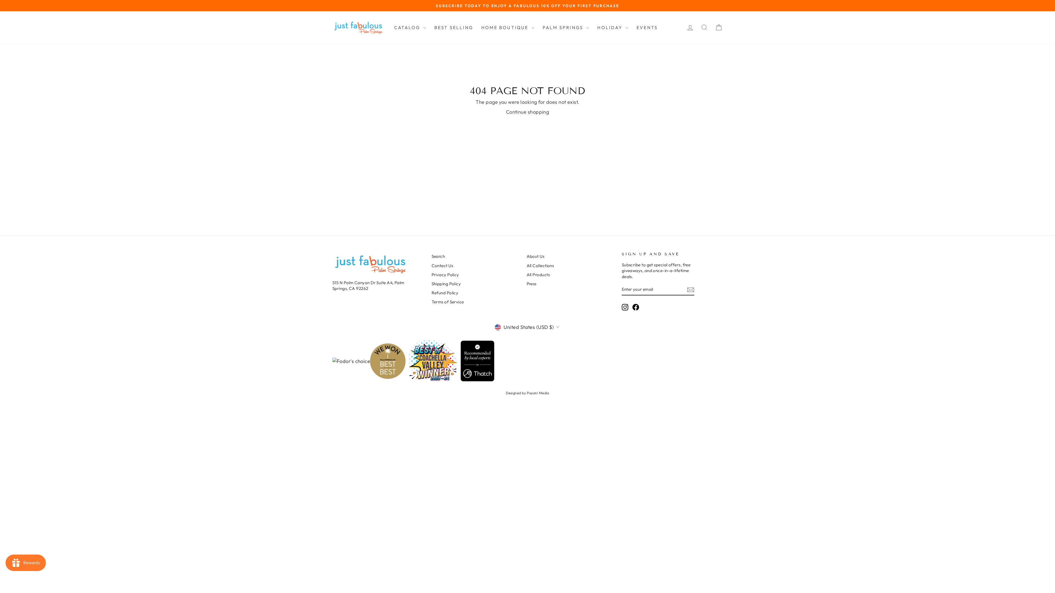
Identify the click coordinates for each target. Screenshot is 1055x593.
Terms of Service (448, 301)
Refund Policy (445, 292)
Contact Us (442, 265)
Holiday (610, 27)
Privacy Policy (445, 274)
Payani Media (538, 393)
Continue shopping (527, 112)
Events (647, 27)
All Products (538, 274)
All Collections (540, 265)
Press (532, 283)
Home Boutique (505, 27)
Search (438, 256)
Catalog (408, 27)
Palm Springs (564, 27)
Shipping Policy (446, 283)
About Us (536, 256)
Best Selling (453, 27)
